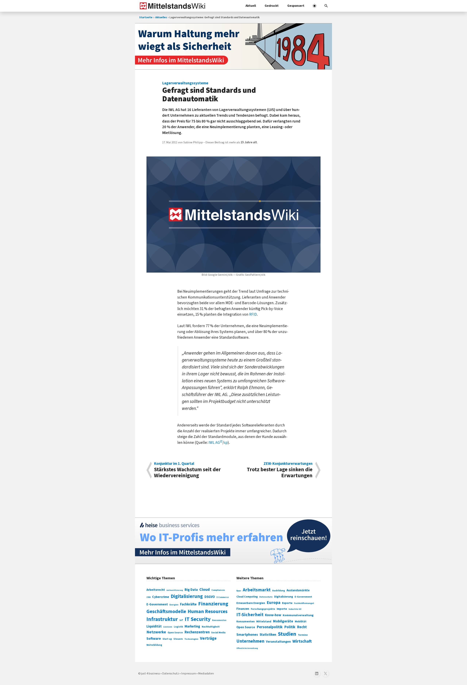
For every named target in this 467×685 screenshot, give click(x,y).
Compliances (218, 590)
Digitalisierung (187, 596)
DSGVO (209, 596)
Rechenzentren (197, 632)
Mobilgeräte (283, 621)
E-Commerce (223, 597)
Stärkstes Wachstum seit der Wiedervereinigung (187, 470)
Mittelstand (263, 621)
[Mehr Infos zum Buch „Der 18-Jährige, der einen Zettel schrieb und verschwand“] (233, 46)
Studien (287, 634)
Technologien (191, 639)
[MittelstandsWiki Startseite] (172, 6)
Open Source (175, 632)
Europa (273, 603)
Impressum (188, 673)
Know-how (273, 615)
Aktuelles (161, 17)
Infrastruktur (162, 619)
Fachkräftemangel (304, 603)
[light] (314, 6)
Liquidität (154, 626)
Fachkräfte (188, 604)
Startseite (146, 17)
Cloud (204, 589)
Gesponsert (295, 5)
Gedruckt (272, 5)
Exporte (287, 603)
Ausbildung (278, 590)
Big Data (191, 589)
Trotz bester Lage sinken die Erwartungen (279, 470)
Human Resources (207, 611)
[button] (326, 6)
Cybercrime (160, 596)
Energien (173, 604)
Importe (282, 609)
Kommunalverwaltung (298, 615)
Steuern (178, 639)
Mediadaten (206, 673)
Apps (238, 590)
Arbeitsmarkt (257, 590)
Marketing (192, 626)
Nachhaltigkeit (211, 627)
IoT (181, 620)
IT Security (198, 619)
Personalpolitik (270, 627)
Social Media (218, 632)
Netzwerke (156, 632)
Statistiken (268, 634)
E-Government (157, 604)
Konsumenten (219, 620)
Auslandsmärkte (298, 590)
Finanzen (242, 609)
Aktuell (251, 5)
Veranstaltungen (278, 641)
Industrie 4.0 (295, 609)
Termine (303, 635)
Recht (302, 627)
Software (153, 638)
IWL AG (214, 442)
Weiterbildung (154, 645)
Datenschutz (266, 596)
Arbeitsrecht (155, 590)
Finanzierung (213, 603)
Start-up (167, 639)
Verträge (208, 638)
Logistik (178, 626)
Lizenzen (167, 626)
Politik (289, 627)
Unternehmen (250, 641)
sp (226, 442)
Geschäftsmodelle (166, 611)
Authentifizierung (175, 590)
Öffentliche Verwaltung (247, 648)
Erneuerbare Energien (250, 603)
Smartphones (247, 634)
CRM (148, 597)
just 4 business (150, 673)
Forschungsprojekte (263, 609)
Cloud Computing (247, 597)
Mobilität (300, 621)
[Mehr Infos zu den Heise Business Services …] (233, 541)
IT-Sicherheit (249, 614)
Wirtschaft (302, 641)
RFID (253, 314)
